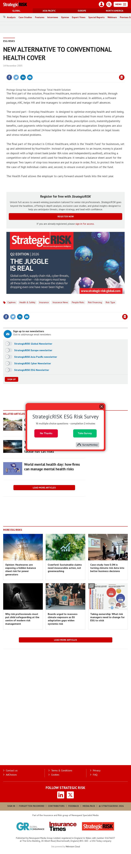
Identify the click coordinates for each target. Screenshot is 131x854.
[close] (124, 70)
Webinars (112, 17)
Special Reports (96, 17)
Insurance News (60, 302)
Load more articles (44, 487)
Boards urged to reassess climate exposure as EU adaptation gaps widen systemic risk (62, 618)
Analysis (11, 17)
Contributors (56, 806)
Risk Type (110, 302)
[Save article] (122, 77)
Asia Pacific (49, 10)
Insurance (44, 302)
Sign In (11, 806)
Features (39, 17)
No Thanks (46, 433)
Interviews (52, 17)
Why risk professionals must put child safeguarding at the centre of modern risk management (22, 618)
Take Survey (85, 433)
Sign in (84, 70)
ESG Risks (9, 41)
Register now (66, 216)
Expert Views (78, 17)
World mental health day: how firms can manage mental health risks (52, 466)
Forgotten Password (31, 806)
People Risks (78, 302)
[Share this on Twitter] (16, 77)
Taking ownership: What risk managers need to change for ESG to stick (107, 617)
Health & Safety (27, 302)
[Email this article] (30, 77)
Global (16, 10)
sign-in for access (84, 223)
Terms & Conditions (61, 770)
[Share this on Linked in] (23, 77)
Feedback (73, 806)
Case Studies (25, 17)
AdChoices (11, 774)
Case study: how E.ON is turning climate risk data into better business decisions (107, 568)
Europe (82, 10)
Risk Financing (95, 302)
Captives (12, 302)
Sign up (11, 379)
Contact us (12, 770)
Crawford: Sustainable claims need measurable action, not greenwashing (65, 568)
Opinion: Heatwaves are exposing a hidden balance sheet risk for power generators (20, 569)
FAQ (95, 774)
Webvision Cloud (73, 846)
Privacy (96, 770)
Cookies (55, 774)
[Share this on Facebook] (9, 77)
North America (114, 10)
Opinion (65, 17)
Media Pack (89, 806)
